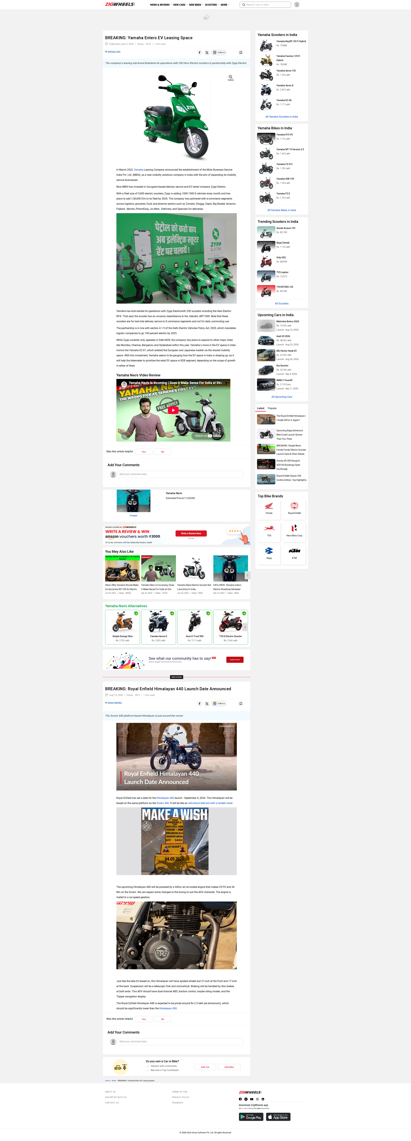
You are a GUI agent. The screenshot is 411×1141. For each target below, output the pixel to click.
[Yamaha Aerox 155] (266, 75)
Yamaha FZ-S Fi (284, 164)
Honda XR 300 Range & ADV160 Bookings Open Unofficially (288, 465)
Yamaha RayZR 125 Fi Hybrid (291, 41)
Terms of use (179, 1092)
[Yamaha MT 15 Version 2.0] (266, 153)
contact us (112, 1103)
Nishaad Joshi (114, 51)
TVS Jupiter (282, 272)
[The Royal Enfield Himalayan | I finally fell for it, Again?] (266, 419)
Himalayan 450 (168, 1008)
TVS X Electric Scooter (230, 636)
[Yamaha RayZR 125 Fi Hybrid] (266, 45)
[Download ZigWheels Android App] (251, 1117)
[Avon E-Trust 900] (194, 621)
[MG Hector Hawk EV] (266, 355)
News (114, 1081)
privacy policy (181, 1097)
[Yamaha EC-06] (266, 104)
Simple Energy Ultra (123, 636)
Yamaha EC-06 (284, 100)
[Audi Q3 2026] (266, 340)
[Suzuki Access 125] (266, 232)
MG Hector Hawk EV (286, 351)
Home (107, 1081)
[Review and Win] (176, 534)
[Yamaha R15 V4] (266, 139)
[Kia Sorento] (266, 370)
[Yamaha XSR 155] (266, 183)
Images (133, 515)
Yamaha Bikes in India (283, 210)
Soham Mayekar (115, 702)
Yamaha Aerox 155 (286, 70)
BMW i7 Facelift (284, 380)
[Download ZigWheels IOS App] (278, 1117)
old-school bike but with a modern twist (210, 803)
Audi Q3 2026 (283, 336)
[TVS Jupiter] (266, 276)
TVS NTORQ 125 (284, 287)
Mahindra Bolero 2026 (287, 321)
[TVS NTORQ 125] (266, 291)
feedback (177, 1103)
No (162, 451)
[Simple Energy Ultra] (122, 621)
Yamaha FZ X (283, 193)
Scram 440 (163, 803)
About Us (110, 1092)
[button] (243, 4)
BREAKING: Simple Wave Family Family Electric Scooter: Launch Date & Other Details (291, 449)
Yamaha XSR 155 (285, 179)
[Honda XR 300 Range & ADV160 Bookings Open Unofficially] (266, 464)
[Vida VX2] (266, 262)
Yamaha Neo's (174, 493)
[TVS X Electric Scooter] (231, 621)
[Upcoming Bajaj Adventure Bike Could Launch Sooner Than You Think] (266, 434)
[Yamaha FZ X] (266, 198)
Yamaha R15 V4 (284, 134)
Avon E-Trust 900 (194, 636)
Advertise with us (116, 1097)
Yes (144, 451)
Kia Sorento (282, 365)
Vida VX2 (281, 257)
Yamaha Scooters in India (283, 116)
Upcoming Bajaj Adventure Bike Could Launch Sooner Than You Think (289, 434)
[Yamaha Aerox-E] (158, 621)
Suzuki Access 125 (285, 228)
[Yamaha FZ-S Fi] (266, 168)
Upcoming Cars (283, 396)
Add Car (205, 1067)
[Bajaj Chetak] (266, 247)
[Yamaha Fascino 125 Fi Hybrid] (266, 60)
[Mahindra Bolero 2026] (266, 326)
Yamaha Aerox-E (158, 636)
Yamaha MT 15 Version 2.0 (290, 149)
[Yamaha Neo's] (133, 501)
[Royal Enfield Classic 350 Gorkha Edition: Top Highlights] (266, 479)
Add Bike (229, 1067)
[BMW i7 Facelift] (266, 384)
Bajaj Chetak (282, 242)
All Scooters (282, 303)
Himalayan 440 (165, 797)
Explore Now (235, 660)
